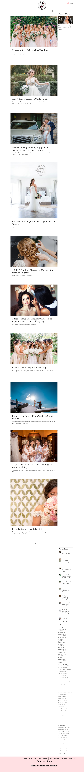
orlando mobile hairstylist (62, 737)
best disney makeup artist (62, 684)
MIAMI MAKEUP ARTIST (62, 673)
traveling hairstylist (61, 746)
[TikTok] (41, 761)
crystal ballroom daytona (62, 700)
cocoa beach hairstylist (62, 696)
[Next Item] (70, 20)
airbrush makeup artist (62, 681)
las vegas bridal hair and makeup (63, 719)
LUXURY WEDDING (62, 671)
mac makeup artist (61, 721)
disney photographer (61, 715)
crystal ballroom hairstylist (62, 702)
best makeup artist (61, 686)
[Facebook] (47, 761)
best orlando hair (61, 690)
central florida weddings (62, 694)
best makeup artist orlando (62, 688)
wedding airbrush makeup (62, 748)
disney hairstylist (66, 710)
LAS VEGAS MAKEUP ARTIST (63, 667)
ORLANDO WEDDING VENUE (64, 677)
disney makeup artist (61, 712)
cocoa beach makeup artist (62, 698)
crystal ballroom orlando (62, 704)
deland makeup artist (61, 708)
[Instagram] (37, 761)
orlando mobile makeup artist (63, 739)
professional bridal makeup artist (63, 743)
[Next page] (38, 543)
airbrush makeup (61, 679)
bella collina (69, 681)
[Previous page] (30, 543)
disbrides (67, 708)
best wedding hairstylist (62, 692)
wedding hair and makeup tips (63, 750)
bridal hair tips (69, 692)
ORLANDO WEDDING (62, 675)
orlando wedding (69, 741)
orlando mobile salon (61, 741)
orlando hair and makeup (62, 735)
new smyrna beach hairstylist (63, 729)
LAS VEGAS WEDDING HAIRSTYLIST (65, 669)
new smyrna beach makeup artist (63, 727)
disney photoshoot (61, 717)
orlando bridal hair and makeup (63, 733)
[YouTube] (50, 761)
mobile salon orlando (61, 725)
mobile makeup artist (61, 723)
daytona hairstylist (61, 706)
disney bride (60, 710)
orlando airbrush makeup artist (63, 731)
